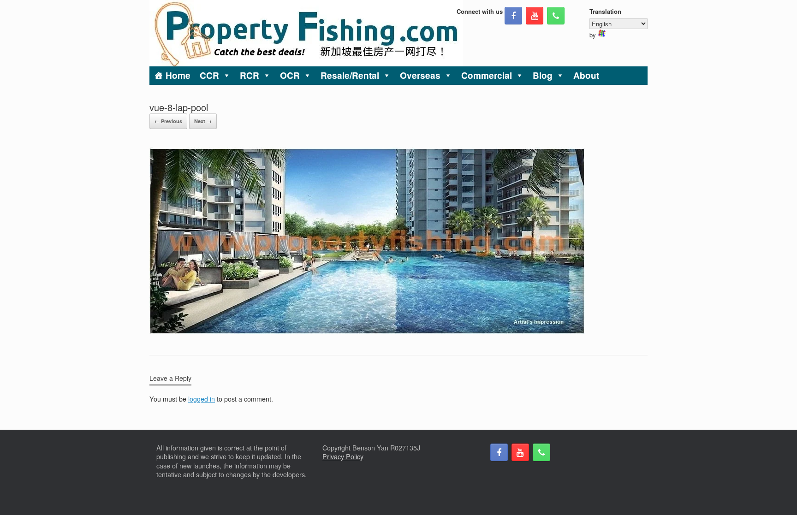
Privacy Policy (342, 456)
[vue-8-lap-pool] (367, 331)
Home (178, 75)
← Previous (168, 121)
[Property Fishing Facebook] (513, 15)
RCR (249, 75)
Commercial (486, 75)
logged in (201, 398)
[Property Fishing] (306, 33)
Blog (543, 75)
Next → (203, 121)
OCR (290, 75)
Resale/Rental (350, 75)
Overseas (420, 75)
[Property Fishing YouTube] (534, 15)
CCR (209, 75)
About (586, 75)
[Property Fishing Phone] (556, 15)
